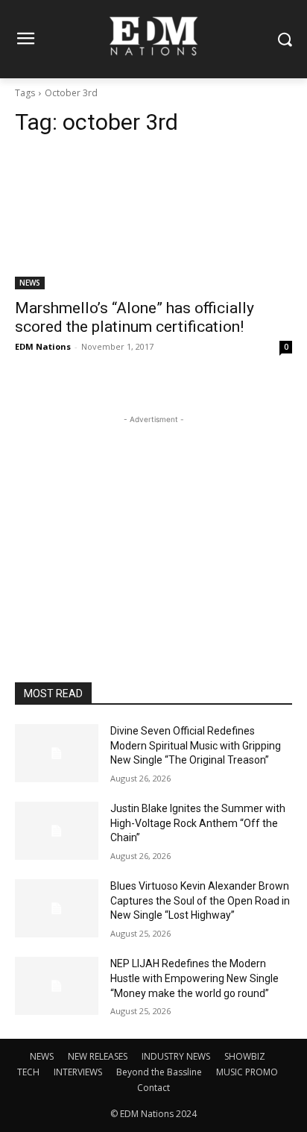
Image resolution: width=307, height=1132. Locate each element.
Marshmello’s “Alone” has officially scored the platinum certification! (134, 317)
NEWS (29, 282)
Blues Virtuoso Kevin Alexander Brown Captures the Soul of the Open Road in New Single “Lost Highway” (200, 900)
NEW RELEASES (97, 1056)
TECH (28, 1072)
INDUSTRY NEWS (176, 1056)
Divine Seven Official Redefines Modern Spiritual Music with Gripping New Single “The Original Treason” (195, 745)
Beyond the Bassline (159, 1072)
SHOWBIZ (244, 1056)
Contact (153, 1087)
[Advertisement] (153, 520)
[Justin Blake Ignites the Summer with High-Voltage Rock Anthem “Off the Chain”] (56, 831)
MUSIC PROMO (247, 1072)
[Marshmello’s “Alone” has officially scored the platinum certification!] (153, 220)
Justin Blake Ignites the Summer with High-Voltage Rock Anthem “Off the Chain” (197, 822)
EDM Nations (43, 346)
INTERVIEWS (78, 1072)
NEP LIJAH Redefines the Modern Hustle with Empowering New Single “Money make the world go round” (194, 978)
